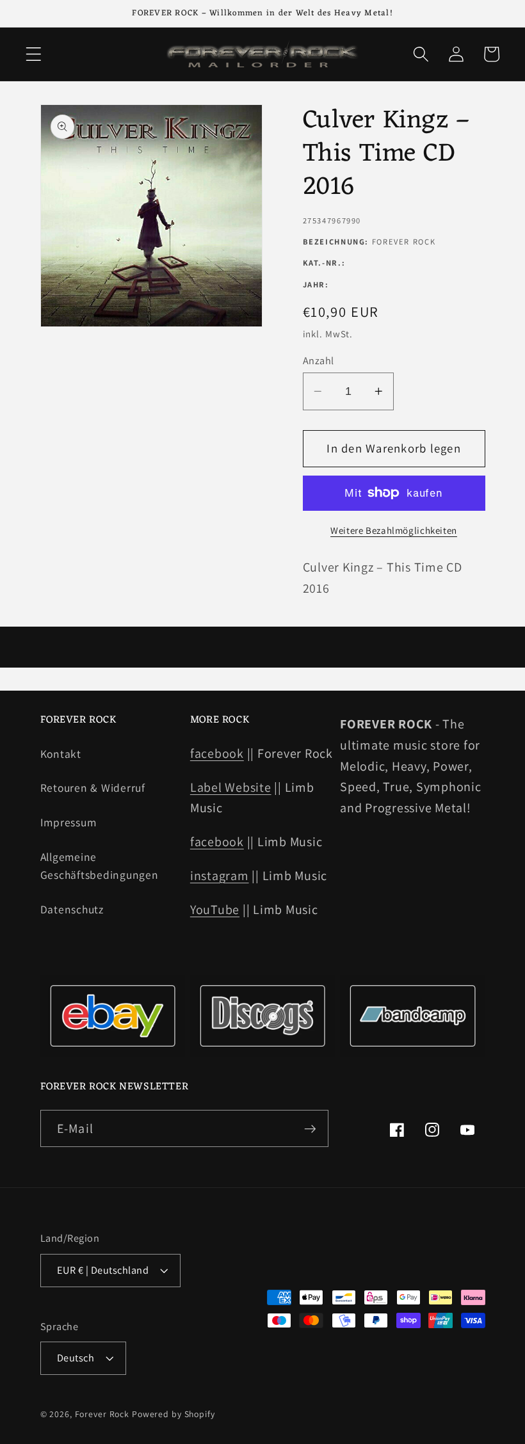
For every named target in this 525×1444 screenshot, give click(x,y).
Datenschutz (72, 909)
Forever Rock (102, 1414)
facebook (217, 753)
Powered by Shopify (173, 1414)
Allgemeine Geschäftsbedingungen (99, 866)
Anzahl (318, 360)
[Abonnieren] (310, 1128)
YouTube (214, 909)
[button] (33, 54)
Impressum (68, 822)
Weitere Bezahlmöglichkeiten (393, 530)
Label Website (230, 787)
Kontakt (60, 753)
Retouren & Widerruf (92, 787)
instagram (219, 875)
